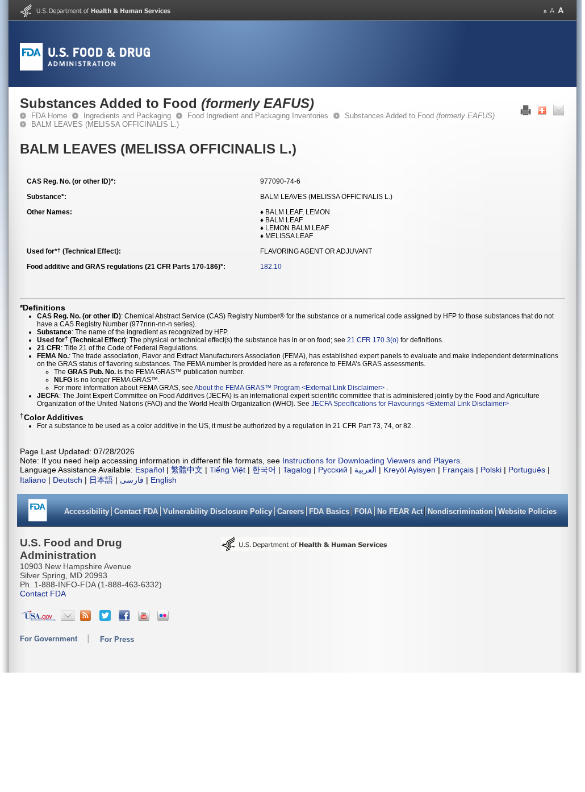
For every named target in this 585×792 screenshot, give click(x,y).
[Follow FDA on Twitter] (106, 618)
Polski (491, 469)
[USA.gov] (38, 618)
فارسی (132, 479)
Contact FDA (136, 511)
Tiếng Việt (227, 469)
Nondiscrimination (460, 511)
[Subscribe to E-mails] (68, 618)
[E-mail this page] (558, 113)
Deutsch (67, 479)
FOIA (363, 511)
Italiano (33, 479)
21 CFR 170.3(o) (373, 340)
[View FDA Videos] (145, 618)
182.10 (271, 267)
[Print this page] (525, 113)
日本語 (101, 479)
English (164, 479)
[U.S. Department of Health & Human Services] (304, 547)
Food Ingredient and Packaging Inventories (257, 115)
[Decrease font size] (545, 10)
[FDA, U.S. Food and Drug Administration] (85, 68)
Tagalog (297, 469)
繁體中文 (187, 469)
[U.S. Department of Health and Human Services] (95, 15)
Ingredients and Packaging (127, 115)
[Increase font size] (561, 10)
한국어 (264, 469)
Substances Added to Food (420, 115)
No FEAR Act (400, 511)
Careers (290, 511)
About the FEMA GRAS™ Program (247, 388)
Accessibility (86, 511)
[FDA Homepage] (37, 514)
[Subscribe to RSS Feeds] (87, 618)
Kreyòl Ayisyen (409, 469)
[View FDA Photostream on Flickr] (164, 618)
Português (526, 469)
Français (458, 469)
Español (149, 469)
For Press (117, 639)
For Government (48, 639)
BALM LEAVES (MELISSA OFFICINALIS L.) (105, 124)
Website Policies (527, 511)
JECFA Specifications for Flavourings (367, 404)
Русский (333, 469)
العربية (365, 469)
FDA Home (49, 115)
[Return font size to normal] (552, 10)
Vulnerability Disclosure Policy (217, 511)
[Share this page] (542, 113)
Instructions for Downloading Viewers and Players (371, 460)
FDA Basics (329, 511)
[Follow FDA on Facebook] (126, 618)
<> (344, 388)
